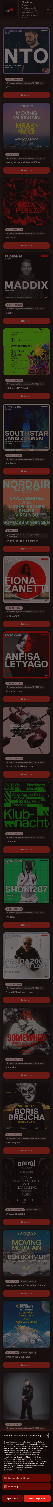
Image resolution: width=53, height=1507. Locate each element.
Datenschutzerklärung (13, 1470)
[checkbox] (26, 1478)
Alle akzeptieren (37, 1498)
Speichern (12, 1498)
